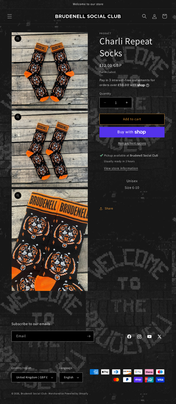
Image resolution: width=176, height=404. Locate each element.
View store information (121, 168)
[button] (10, 16)
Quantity (105, 93)
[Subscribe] (89, 336)
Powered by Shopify (76, 393)
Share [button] (109, 208)
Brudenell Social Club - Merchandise (42, 393)
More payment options (132, 143)
